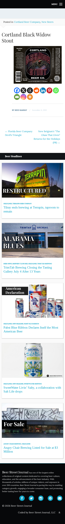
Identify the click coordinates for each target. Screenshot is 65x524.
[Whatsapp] (56, 90)
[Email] (17, 97)
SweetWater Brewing (33, 384)
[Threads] (30, 90)
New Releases (17, 324)
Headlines (8, 203)
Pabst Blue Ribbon (31, 324)
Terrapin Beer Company (22, 203)
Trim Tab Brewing (44, 264)
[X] (23, 90)
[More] (30, 97)
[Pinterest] (49, 90)
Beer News (8, 264)
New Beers (47, 21)
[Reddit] (36, 90)
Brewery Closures (20, 264)
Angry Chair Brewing (12, 444)
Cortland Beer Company (27, 21)
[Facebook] (17, 90)
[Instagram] (23, 97)
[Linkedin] (43, 90)
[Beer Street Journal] (32, 4)
